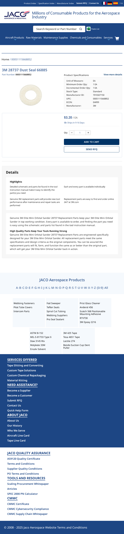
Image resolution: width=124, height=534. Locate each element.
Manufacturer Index (65, 3)
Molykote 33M (37, 345)
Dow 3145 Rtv (37, 341)
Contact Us (94, 3)
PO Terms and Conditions (23, 473)
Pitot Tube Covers (23, 307)
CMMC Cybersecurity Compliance (28, 509)
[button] (80, 29)
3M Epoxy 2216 (88, 322)
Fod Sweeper (54, 303)
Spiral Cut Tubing (56, 311)
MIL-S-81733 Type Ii (41, 337)
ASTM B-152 (36, 332)
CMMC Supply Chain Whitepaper (27, 514)
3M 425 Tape (70, 332)
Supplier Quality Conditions (24, 468)
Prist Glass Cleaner (90, 303)
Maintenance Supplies (56, 37)
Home (5, 59)
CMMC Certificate (18, 504)
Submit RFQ (81, 3)
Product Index (30, 3)
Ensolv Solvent (38, 349)
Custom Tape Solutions (21, 370)
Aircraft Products (14, 37)
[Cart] (117, 38)
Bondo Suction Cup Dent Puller (76, 346)
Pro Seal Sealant (55, 319)
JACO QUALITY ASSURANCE (28, 453)
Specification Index (46, 3)
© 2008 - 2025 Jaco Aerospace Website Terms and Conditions (45, 527)
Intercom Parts (22, 311)
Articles (12, 489)
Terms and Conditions (21, 463)
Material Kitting (17, 380)
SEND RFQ (91, 149)
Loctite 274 (69, 341)
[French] (104, 3)
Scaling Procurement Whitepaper (28, 484)
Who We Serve (16, 430)
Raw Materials (34, 37)
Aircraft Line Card (18, 435)
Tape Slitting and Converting (25, 365)
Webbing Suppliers (57, 315)
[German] (109, 3)
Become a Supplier (19, 390)
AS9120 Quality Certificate (23, 458)
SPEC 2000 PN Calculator (22, 494)
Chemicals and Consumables (86, 37)
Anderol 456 (86, 307)
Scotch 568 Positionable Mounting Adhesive (92, 313)
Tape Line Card (16, 440)
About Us (13, 420)
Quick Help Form (17, 410)
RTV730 (84, 318)
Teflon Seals (53, 307)
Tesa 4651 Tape (71, 337)
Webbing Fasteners (24, 303)
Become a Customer (19, 395)
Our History (14, 425)
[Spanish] (115, 3)
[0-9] (100, 287)
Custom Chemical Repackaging (26, 375)
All (106, 287)
